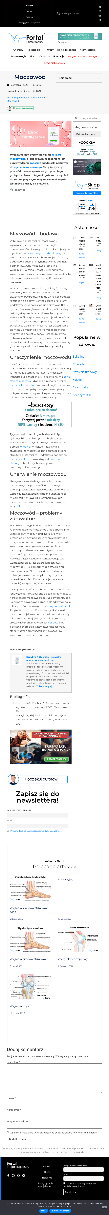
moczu (34, 163)
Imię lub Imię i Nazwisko (75, 1165)
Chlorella (79, 364)
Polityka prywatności (60, 1211)
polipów (53, 622)
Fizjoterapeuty (18, 1165)
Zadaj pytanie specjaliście (29, 23)
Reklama (29, 17)
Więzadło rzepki (20, 1006)
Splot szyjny (65, 879)
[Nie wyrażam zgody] (104, 1207)
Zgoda (43, 1211)
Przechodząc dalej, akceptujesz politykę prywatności (36, 831)
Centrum (44, 56)
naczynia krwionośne (22, 385)
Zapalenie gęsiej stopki (84, 240)
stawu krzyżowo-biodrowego (45, 253)
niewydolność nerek (58, 606)
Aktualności (86, 227)
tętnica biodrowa (20, 381)
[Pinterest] (100, 20)
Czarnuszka (80, 387)
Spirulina (78, 356)
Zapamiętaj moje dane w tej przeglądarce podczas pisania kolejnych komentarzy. (53, 1132)
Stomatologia (18, 56)
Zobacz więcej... (45, 686)
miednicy (25, 446)
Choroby (18, 49)
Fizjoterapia (33, 49)
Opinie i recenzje (66, 49)
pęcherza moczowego (28, 167)
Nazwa (11, 1098)
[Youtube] (100, 16)
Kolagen (78, 379)
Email (66, 1174)
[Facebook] (100, 7)
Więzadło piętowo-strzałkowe (29, 959)
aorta (66, 376)
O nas (29, 11)
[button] (98, 78)
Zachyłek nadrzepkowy (73, 959)
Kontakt (29, 6)
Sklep (33, 56)
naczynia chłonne (20, 459)
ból (18, 506)
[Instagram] (100, 11)
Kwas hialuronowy (85, 372)
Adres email (14, 1110)
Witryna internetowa (18, 1121)
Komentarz (13, 1062)
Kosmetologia (88, 49)
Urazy (50, 49)
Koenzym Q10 (82, 395)
